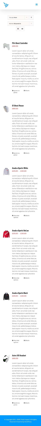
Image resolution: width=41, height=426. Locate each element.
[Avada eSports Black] (6, 296)
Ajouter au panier (17, 91)
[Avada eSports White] (6, 171)
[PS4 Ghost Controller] (6, 47)
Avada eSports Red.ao (20, 230)
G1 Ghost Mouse (18, 105)
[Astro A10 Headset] (6, 359)
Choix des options (16, 216)
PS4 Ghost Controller (20, 43)
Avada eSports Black (20, 293)
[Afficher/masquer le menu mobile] (37, 4)
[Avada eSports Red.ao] (6, 234)
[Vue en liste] (22, 29)
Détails (27, 90)
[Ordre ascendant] (31, 17)
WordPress (28, 422)
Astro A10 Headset (19, 355)
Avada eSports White (20, 168)
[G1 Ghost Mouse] (6, 109)
